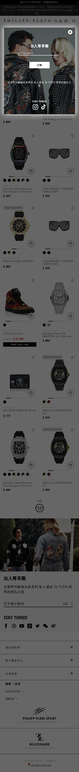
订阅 (39, 65)
